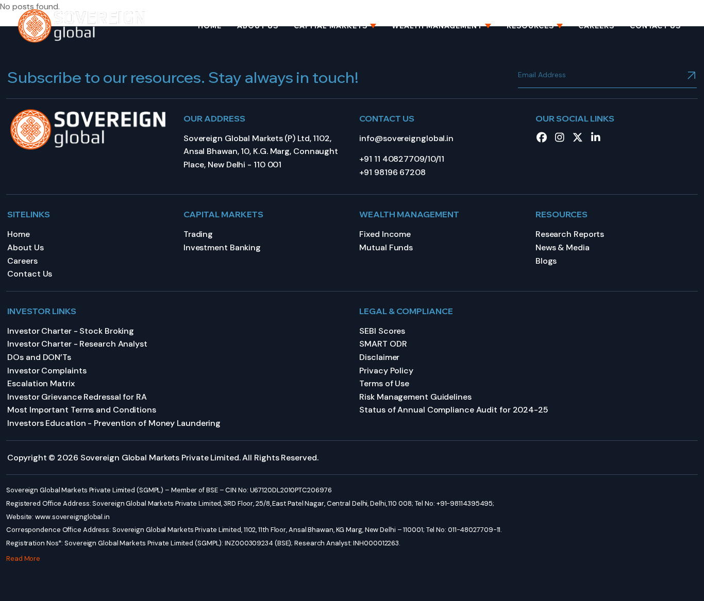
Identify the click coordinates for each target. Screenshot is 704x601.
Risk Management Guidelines (415, 396)
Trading (198, 234)
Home (210, 26)
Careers (596, 26)
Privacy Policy (386, 370)
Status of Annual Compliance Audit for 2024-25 (453, 409)
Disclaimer (379, 357)
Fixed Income (385, 234)
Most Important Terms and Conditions (81, 409)
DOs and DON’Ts (39, 357)
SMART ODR (383, 343)
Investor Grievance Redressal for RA (77, 396)
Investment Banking (222, 247)
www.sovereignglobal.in (72, 516)
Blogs (546, 260)
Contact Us (655, 26)
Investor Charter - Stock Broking (70, 330)
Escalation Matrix (40, 383)
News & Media (562, 247)
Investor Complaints (46, 370)
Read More (23, 558)
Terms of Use (384, 383)
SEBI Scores (382, 330)
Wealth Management (437, 26)
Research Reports (569, 234)
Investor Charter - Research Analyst (77, 343)
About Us (257, 26)
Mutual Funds (386, 247)
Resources (530, 26)
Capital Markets (330, 26)
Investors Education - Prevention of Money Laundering (114, 423)
